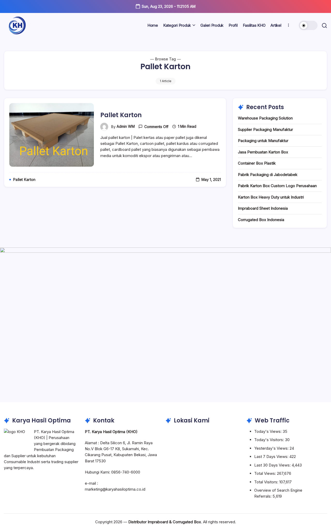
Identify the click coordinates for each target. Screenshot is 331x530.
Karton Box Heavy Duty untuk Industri (271, 197)
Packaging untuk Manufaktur (263, 140)
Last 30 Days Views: (273, 465)
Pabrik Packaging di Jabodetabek (267, 174)
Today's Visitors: (269, 439)
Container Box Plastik (257, 163)
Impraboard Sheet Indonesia (263, 208)
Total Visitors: (266, 481)
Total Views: (265, 473)
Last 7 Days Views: (271, 456)
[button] (308, 25)
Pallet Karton (121, 115)
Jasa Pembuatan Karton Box (263, 152)
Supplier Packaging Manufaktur (265, 129)
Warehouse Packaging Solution (265, 118)
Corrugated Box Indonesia (261, 219)
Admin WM (126, 126)
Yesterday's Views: (272, 448)
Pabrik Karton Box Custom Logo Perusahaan (277, 185)
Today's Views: (268, 431)
